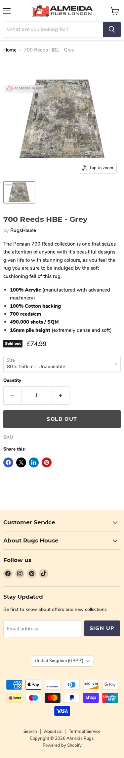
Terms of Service (85, 732)
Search (30, 732)
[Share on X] (21, 462)
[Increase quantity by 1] (61, 395)
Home (10, 50)
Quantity (12, 380)
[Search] (112, 29)
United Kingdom (59, 661)
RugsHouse (23, 230)
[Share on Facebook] (8, 462)
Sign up (102, 628)
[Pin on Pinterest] (47, 462)
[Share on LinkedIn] (34, 462)
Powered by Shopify (62, 745)
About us (53, 732)
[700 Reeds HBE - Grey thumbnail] (19, 192)
